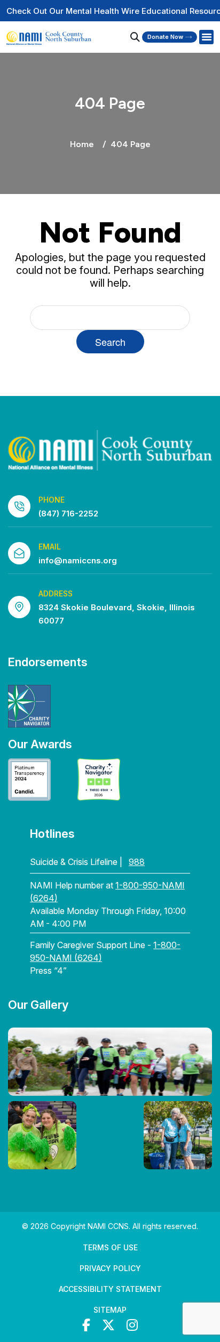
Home (82, 144)
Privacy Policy (110, 1268)
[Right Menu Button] (206, 37)
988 (137, 861)
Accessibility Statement (110, 1289)
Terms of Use (110, 1247)
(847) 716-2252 (68, 513)
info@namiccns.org (77, 560)
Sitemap (110, 1309)
